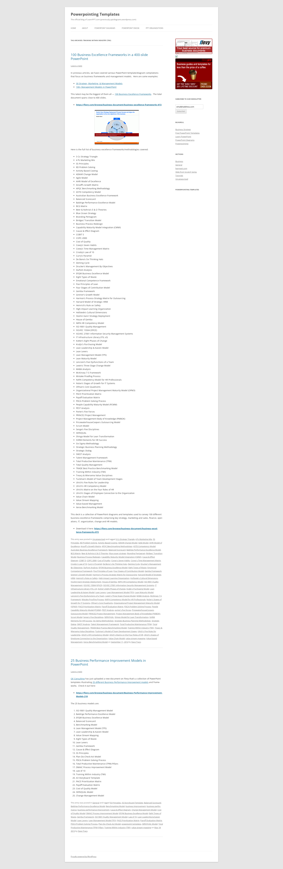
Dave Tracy (136, 642)
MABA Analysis (142, 596)
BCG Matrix (76, 553)
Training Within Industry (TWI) (141, 627)
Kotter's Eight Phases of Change (112, 589)
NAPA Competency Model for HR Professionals (125, 599)
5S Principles (115, 802)
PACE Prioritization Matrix (89, 606)
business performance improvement (94, 809)
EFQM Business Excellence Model (113, 567)
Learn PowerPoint (183, 136)
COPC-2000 (92, 560)
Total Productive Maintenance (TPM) (136, 624)
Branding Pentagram (136, 553)
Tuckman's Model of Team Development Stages (116, 631)
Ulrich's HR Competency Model (94, 635)
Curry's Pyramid (95, 564)
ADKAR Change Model (127, 542)
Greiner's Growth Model (81, 574)
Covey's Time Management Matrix (146, 560)
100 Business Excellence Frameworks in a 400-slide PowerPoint (109, 56)
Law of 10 (132, 817)
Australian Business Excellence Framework (89, 550)
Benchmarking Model (115, 806)
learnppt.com (181, 168)
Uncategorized (98, 539)
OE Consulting (78, 678)
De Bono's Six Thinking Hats (115, 564)
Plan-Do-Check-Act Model (109, 824)
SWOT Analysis (83, 624)
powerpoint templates (131, 824)
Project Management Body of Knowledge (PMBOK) (138, 613)
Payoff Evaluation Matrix (112, 606)
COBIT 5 (82, 560)
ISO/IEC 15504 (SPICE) (92, 585)
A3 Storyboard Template (132, 802)
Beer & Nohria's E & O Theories (95, 553)
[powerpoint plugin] (176, 56)
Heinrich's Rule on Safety (87, 578)
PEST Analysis (108, 610)
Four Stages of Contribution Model (128, 571)
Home (73, 28)
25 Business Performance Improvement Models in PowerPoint (108, 662)
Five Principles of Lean (103, 571)
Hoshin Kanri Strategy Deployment (86, 581)
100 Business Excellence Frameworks (133, 94)
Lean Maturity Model (144, 592)
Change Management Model (144, 809)
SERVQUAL (109, 617)
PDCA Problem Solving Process (137, 606)
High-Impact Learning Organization (114, 578)
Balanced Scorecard (117, 550)
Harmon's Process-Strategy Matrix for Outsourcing (115, 574)
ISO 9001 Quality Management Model (111, 817)
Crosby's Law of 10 (79, 564)
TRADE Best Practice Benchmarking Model (108, 627)
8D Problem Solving (88, 542)
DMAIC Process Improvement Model (102, 813)
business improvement (136, 806)
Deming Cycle (134, 564)
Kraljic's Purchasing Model (137, 589)
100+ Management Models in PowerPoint (96, 87)
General (95, 802)
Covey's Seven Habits (120, 560)
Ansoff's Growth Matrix (91, 546)
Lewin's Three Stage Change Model (120, 596)
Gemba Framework (153, 571)
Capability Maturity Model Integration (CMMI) (121, 557)
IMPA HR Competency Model (130, 581)
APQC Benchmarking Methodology (117, 546)
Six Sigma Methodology (103, 620)
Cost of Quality (103, 560)
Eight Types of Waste (137, 567)
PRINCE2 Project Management (102, 613)
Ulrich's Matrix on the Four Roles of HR (126, 635)
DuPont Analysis (90, 567)
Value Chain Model (116, 638)
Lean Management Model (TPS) (120, 592)
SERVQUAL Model (150, 824)
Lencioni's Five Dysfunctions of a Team (87, 596)
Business (179, 161)
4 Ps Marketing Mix (143, 539)
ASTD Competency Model (144, 546)
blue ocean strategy (117, 553)
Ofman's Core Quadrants (102, 603)
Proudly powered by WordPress (83, 856)
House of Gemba (109, 581)
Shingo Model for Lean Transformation (132, 617)
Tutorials (179, 175)
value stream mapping (135, 638)
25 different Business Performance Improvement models (120, 682)
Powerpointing (181, 143)
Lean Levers (100, 592)
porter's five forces (123, 610)
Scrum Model (76, 617)
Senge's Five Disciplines (93, 617)
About (85, 28)
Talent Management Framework (105, 624)
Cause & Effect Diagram (120, 809)
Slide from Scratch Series (186, 172)
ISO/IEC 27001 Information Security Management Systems (128, 585)
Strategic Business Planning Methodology (133, 620)
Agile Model (143, 542)
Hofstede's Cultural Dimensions (144, 578)
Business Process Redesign (89, 557)
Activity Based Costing (107, 542)
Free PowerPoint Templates (187, 133)
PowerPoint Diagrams (104, 28)
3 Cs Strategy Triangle (125, 539)
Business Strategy (183, 129)
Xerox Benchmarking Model (95, 642)
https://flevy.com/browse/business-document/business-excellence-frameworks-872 (119, 104)
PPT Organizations (154, 28)
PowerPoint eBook (130, 28)
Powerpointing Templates (95, 14)
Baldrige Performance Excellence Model (143, 550)
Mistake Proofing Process (93, 599)
